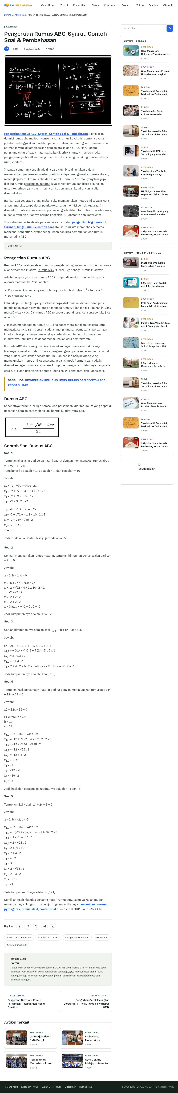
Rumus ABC (46, 270)
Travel (64, 5)
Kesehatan (110, 5)
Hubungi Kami (86, 1086)
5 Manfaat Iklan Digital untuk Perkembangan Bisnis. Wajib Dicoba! (153, 285)
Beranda (8, 14)
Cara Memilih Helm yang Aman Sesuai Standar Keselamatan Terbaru (154, 213)
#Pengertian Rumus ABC (77, 937)
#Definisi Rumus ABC (48, 937)
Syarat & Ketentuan (51, 1086)
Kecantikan (79, 5)
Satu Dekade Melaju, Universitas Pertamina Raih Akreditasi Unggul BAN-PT (97, 1061)
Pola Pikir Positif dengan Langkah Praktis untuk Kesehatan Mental (154, 305)
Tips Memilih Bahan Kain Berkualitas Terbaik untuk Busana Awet (155, 93)
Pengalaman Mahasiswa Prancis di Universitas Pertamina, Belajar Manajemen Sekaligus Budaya (42, 1061)
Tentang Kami (11, 1086)
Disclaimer (70, 1086)
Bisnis (95, 5)
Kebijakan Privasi (29, 1086)
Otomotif (168, 5)
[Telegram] (44, 926)
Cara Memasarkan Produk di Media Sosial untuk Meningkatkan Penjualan (153, 405)
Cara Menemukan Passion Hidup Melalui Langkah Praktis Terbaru (155, 73)
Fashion (153, 5)
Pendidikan (20, 14)
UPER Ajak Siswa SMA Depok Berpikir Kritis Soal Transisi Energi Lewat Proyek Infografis (42, 1038)
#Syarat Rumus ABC (16, 944)
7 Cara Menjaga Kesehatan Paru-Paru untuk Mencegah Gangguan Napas (153, 365)
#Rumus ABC (101, 937)
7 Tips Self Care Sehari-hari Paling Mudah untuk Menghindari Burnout (154, 233)
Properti (126, 5)
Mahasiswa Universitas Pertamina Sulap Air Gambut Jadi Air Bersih (97, 1038)
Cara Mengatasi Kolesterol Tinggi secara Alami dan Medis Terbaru (155, 53)
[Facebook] (19, 926)
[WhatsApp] (36, 926)
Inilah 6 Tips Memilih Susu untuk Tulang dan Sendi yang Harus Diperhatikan (155, 324)
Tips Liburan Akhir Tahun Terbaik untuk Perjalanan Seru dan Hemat (155, 133)
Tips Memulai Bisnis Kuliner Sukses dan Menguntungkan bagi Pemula (152, 113)
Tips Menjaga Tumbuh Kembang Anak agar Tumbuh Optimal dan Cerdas (153, 173)
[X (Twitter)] (28, 926)
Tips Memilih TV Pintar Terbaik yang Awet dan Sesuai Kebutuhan (153, 153)
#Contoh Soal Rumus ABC (19, 937)
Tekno (140, 5)
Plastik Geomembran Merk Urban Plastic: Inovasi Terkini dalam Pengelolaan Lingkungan (154, 264)
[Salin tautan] (53, 926)
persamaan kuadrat (37, 184)
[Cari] (170, 28)
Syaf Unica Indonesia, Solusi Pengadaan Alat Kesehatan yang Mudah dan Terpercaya (154, 345)
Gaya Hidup (48, 5)
